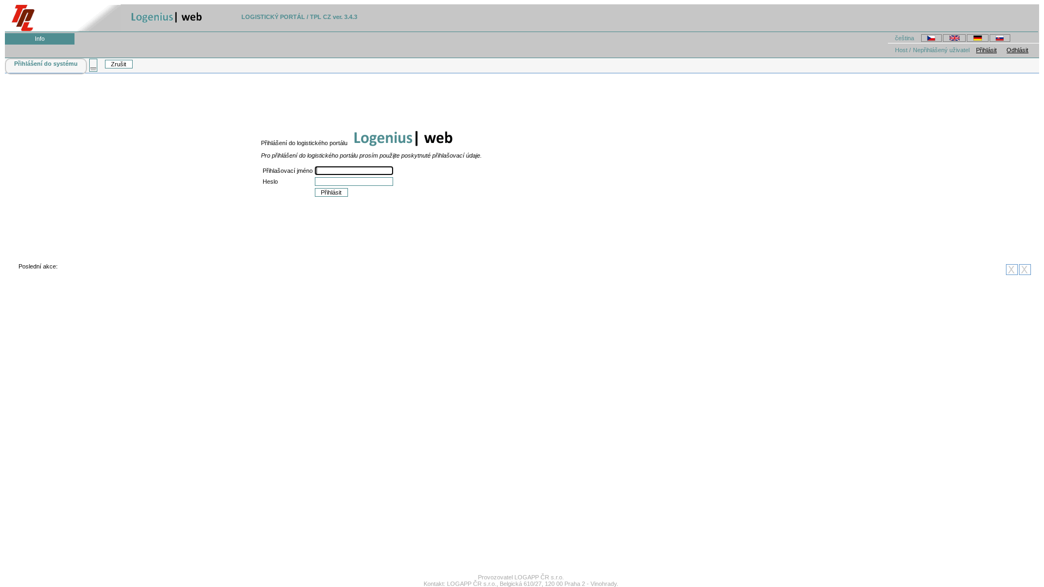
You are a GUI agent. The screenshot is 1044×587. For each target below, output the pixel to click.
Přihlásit (986, 50)
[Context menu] (93, 65)
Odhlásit (1017, 50)
